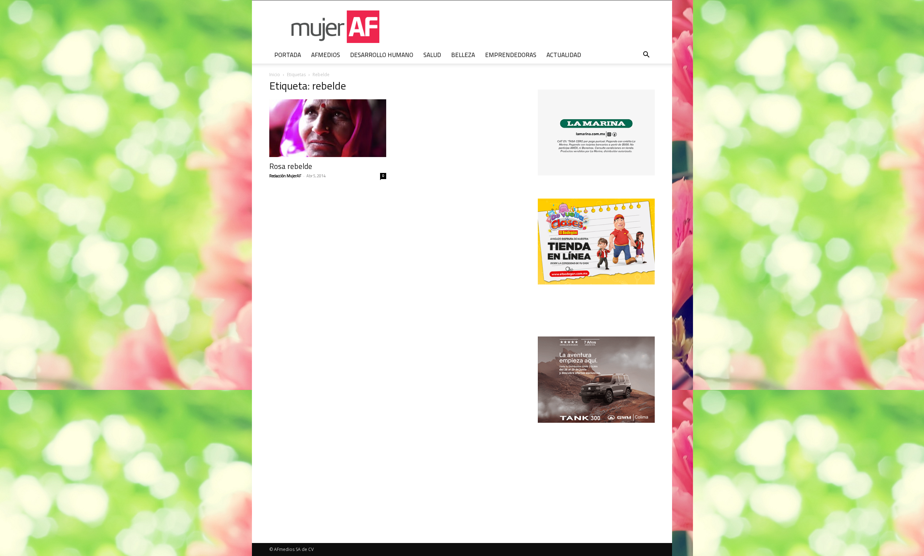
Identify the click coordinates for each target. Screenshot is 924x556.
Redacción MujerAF (285, 176)
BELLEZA (463, 55)
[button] (646, 55)
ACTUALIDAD (563, 55)
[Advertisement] (596, 470)
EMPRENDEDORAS (510, 55)
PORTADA (287, 55)
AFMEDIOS (325, 55)
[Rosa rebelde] (327, 128)
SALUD (432, 55)
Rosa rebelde (290, 166)
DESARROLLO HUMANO (381, 55)
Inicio (274, 74)
